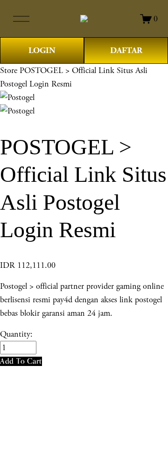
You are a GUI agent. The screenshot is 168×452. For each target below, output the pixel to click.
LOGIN (42, 50)
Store (8, 70)
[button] (21, 361)
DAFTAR (126, 50)
